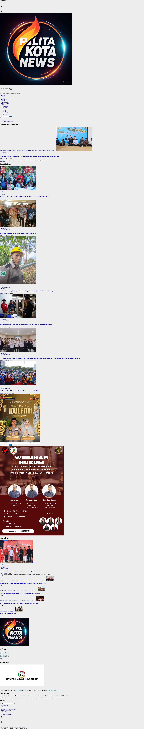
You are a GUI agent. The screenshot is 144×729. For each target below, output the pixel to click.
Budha (5, 107)
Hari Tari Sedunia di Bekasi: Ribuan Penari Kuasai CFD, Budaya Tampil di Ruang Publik (18, 600)
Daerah (3, 96)
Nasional (3, 98)
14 (6, 653)
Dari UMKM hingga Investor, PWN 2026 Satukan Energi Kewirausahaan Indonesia (18, 233)
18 (3, 655)
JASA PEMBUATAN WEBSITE (8, 714)
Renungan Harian (5, 106)
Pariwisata (4, 104)
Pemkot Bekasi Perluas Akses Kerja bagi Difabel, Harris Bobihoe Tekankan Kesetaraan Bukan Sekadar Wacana (25, 196)
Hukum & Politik (5, 99)
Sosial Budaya (5, 568)
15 (8, 653)
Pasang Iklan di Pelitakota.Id (8, 713)
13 (5, 653)
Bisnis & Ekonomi (6, 193)
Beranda (3, 95)
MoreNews (16, 727)
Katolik (5, 111)
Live (0, 118)
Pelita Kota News (6, 88)
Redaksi (4, 708)
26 (4, 656)
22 (8, 655)
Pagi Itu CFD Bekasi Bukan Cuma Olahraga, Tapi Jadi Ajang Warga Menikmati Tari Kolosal (19, 590)
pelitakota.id (18, 690)
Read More (2, 161)
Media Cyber (5, 711)
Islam (5, 110)
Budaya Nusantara (5, 102)
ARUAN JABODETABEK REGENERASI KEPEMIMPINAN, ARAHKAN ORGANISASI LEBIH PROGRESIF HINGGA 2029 (23, 580)
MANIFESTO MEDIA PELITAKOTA (9, 709)
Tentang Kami (5, 706)
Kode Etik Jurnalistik (6, 710)
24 (1, 656)
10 (1, 653)
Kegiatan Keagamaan (5, 103)
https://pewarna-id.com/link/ (51, 690)
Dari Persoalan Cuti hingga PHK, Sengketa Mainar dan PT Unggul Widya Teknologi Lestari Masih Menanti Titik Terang (26, 291)
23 (0, 656)
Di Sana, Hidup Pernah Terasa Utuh (7, 611)
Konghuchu (6, 113)
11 (3, 653)
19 (4, 655)
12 (4, 653)
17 (1, 655)
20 (5, 655)
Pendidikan (4, 100)
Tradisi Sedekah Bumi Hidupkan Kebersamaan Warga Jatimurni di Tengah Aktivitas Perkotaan (21, 571)
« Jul (1, 659)
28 (6, 656)
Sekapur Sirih (5, 705)
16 (0, 655)
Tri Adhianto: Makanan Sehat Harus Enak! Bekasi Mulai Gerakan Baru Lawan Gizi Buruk (19, 390)
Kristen (5, 114)
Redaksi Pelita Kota (4, 158)
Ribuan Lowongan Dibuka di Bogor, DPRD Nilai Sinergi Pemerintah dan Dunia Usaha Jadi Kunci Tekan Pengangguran (26, 324)
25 (3, 656)
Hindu (5, 109)
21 (6, 655)
